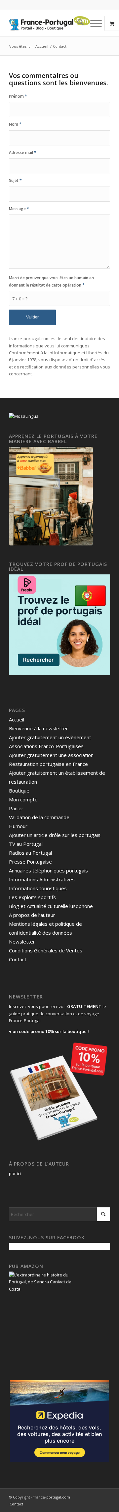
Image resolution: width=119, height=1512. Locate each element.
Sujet (15, 180)
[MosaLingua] (24, 416)
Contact (17, 959)
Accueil (16, 719)
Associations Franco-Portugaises (46, 746)
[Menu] (93, 23)
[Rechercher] (77, 23)
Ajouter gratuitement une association (51, 755)
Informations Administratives (42, 879)
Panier (16, 808)
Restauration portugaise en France (48, 764)
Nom (15, 124)
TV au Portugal (26, 844)
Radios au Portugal (30, 852)
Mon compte (23, 799)
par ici (15, 1173)
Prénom (18, 96)
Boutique (19, 790)
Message (19, 209)
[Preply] (59, 673)
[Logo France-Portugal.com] (49, 23)
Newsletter (22, 941)
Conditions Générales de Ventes (45, 950)
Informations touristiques (38, 888)
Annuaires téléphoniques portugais (48, 870)
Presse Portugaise (30, 861)
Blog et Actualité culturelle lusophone (51, 906)
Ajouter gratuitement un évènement (50, 737)
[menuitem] (77, 23)
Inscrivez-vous (23, 1006)
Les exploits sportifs (32, 897)
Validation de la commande (39, 817)
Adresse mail (22, 152)
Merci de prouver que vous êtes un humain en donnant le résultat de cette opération (51, 281)
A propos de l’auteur (32, 915)
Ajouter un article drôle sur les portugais (54, 835)
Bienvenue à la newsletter (38, 728)
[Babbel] (51, 544)
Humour (18, 826)
